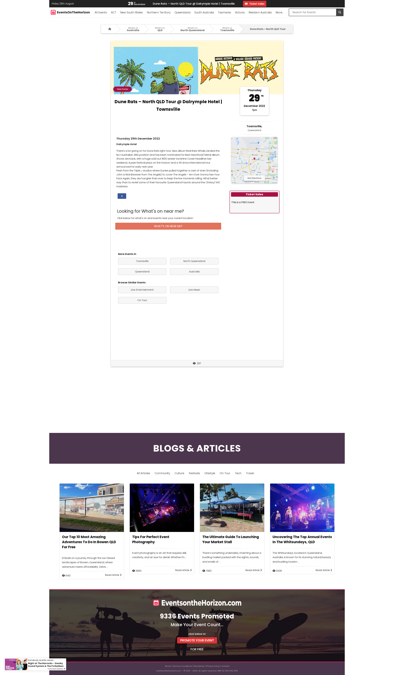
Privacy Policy (213, 666)
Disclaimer (199, 666)
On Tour (225, 473)
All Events (101, 12)
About (168, 666)
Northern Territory (159, 12)
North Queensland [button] (194, 261)
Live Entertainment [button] (142, 290)
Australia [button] (194, 271)
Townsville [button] (142, 261)
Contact (225, 666)
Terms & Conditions (182, 666)
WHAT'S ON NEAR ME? (168, 226)
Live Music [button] (194, 290)
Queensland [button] (142, 271)
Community (162, 473)
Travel (250, 473)
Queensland (182, 12)
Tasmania (224, 12)
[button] (122, 196)
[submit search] (339, 12)
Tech (238, 473)
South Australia (204, 12)
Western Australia (260, 12)
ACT (113, 12)
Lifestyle (210, 473)
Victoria (240, 12)
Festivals (194, 473)
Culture (179, 473)
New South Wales (131, 12)
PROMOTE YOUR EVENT (197, 640)
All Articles (143, 473)
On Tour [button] (142, 300)
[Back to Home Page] (108, 29)
